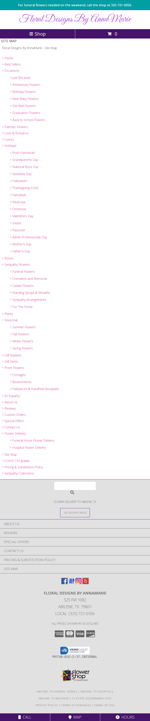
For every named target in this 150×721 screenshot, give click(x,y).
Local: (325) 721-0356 (75, 613)
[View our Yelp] (85, 583)
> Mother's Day (20, 244)
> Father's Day (20, 251)
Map (76, 717)
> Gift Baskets (11, 355)
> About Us (9, 402)
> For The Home (21, 307)
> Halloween (18, 181)
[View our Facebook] (64, 583)
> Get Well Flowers (23, 106)
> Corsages (18, 375)
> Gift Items (10, 361)
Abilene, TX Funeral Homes (57, 691)
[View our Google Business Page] (71, 583)
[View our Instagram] (78, 583)
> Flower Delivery (14, 433)
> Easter (15, 223)
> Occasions (10, 70)
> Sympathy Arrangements (28, 300)
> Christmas (18, 209)
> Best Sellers (11, 64)
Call (26, 717)
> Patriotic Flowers (15, 127)
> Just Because (20, 77)
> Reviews (9, 408)
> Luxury (8, 139)
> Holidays (9, 145)
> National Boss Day (24, 167)
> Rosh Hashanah (22, 153)
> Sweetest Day (20, 174)
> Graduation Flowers (25, 113)
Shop (40, 33)
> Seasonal (9, 320)
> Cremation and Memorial (28, 278)
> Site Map (9, 454)
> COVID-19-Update (15, 461)
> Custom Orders (14, 415)
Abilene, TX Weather (53, 698)
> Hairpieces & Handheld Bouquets (34, 389)
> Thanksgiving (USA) (24, 188)
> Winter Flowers (21, 341)
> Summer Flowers (23, 327)
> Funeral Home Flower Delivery (32, 440)
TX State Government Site (92, 698)
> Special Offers (13, 421)
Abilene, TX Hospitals (96, 691)
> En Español (11, 396)
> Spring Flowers (21, 348)
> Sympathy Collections (18, 473)
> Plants (7, 314)
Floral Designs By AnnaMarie (75, 19)
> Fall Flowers (19, 334)
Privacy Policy (47, 705)
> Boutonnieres (20, 382)
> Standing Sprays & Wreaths (30, 293)
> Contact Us (11, 427)
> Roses (7, 258)
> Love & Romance (15, 133)
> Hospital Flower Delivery (28, 447)
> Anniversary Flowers (25, 85)
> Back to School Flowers (27, 120)
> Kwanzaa (17, 202)
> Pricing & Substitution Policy (22, 467)
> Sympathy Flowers (16, 264)
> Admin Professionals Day (28, 237)
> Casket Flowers (22, 285)
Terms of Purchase (76, 705)
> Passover (17, 230)
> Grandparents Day (24, 160)
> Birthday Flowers (23, 92)
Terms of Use (104, 705)
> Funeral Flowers (22, 271)
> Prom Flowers (13, 368)
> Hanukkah (18, 195)
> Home (7, 58)
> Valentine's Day (21, 216)
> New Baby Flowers (24, 99)
